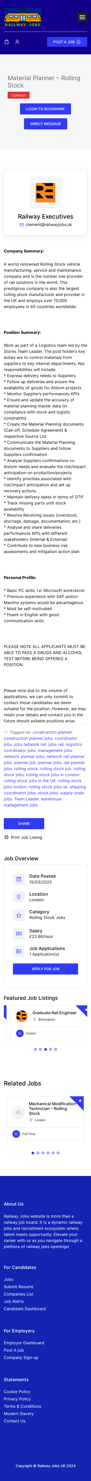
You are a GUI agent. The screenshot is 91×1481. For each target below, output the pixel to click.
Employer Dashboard (24, 1342)
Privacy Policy (17, 1398)
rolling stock (26, 768)
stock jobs (48, 792)
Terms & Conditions (22, 1406)
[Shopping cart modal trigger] (6, 42)
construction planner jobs (28, 738)
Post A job (14, 1350)
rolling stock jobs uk (48, 786)
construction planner (52, 732)
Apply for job (45, 969)
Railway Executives (45, 216)
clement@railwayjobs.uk (49, 224)
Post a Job (64, 42)
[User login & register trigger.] (17, 42)
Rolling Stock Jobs (47, 917)
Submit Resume (18, 1286)
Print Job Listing (26, 837)
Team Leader (26, 798)
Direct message (45, 124)
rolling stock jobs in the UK (30, 780)
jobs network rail (30, 744)
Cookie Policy (17, 1391)
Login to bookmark (45, 109)
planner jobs (49, 762)
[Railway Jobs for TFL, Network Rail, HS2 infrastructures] (23, 16)
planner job (25, 762)
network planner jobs (24, 756)
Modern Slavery (19, 1413)
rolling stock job (55, 768)
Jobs (8, 1279)
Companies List (18, 1294)
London (36, 899)
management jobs (55, 750)
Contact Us (15, 1420)
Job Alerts (14, 1301)
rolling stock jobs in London (52, 774)
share (24, 823)
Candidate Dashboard (25, 1308)
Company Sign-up (21, 1357)
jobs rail (56, 744)
